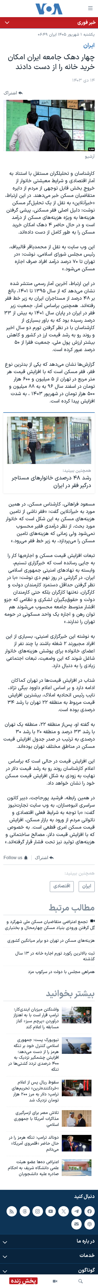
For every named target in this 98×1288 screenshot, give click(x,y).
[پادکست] (89, 1224)
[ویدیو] (55, 1281)
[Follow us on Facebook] (89, 1211)
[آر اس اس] (12, 1211)
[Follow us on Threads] (25, 1211)
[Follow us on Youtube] (50, 1211)
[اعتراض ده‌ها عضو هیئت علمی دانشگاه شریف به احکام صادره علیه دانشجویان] (76, 1167)
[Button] (13, 93)
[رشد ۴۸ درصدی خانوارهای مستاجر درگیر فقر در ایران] (49, 440)
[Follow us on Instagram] (37, 1211)
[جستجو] (80, 1281)
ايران (89, 45)
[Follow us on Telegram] (76, 1211)
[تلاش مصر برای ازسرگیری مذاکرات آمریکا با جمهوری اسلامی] (76, 1118)
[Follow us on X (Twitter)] (63, 1211)
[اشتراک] (76, 1224)
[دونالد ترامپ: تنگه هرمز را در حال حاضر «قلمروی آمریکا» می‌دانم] (76, 1143)
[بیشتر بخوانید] (49, 22)
